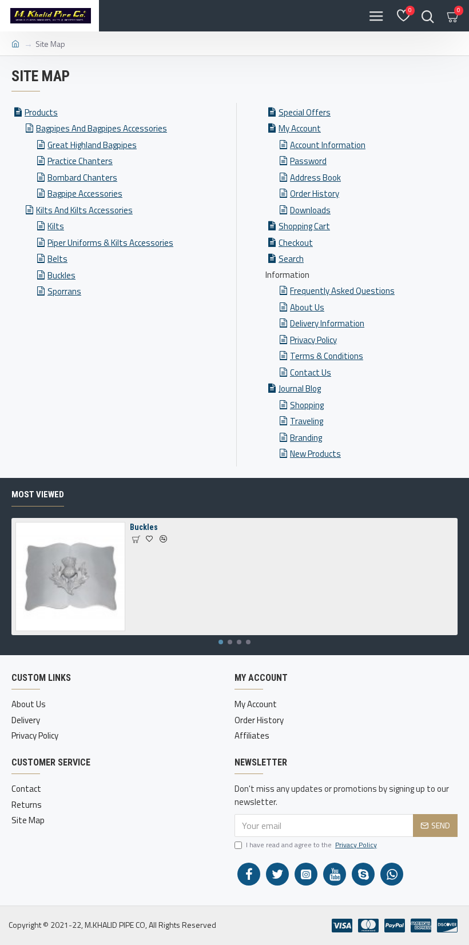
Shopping (307, 405)
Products (41, 112)
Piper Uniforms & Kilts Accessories (110, 242)
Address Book (315, 177)
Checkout (296, 242)
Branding (306, 437)
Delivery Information (327, 323)
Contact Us (310, 372)
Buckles (61, 275)
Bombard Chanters (82, 177)
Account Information (327, 144)
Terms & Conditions (326, 355)
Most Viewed (37, 494)
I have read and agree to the (311, 845)
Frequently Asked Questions (342, 290)
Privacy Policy (313, 339)
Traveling (306, 421)
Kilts (55, 226)
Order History (314, 193)
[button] (220, 642)
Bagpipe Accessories (84, 193)
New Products (315, 453)
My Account (300, 128)
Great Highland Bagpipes (92, 144)
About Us (307, 307)
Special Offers (305, 112)
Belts (57, 258)
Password (308, 161)
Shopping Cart (304, 226)
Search (291, 258)
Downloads (310, 210)
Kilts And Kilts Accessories (84, 210)
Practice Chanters (80, 161)
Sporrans (64, 291)
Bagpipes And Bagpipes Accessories (101, 128)
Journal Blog (300, 388)
